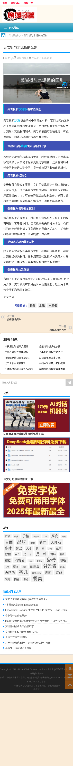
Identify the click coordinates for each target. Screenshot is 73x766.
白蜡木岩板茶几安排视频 (52, 363)
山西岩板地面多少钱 (49, 357)
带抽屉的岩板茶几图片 (16, 346)
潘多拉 (39, 560)
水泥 (17, 120)
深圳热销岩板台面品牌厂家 (19, 626)
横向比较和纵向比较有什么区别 (22, 631)
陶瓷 (16, 579)
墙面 (43, 542)
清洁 (31, 560)
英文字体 (8, 297)
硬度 (15, 566)
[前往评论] (69, 676)
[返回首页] (69, 668)
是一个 (27, 554)
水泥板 (23, 109)
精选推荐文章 (61, 669)
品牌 (21, 541)
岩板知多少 (15, 35)
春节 (17, 554)
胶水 (62, 566)
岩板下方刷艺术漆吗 (16, 637)
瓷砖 (51, 559)
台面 (9, 542)
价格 (25, 535)
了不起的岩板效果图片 (51, 352)
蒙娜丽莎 (36, 572)
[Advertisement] (36, 729)
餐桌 (37, 578)
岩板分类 (28, 2)
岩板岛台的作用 (58, 329)
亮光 (16, 536)
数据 (8, 554)
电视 (63, 560)
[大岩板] (36, 14)
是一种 (41, 553)
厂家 (45, 536)
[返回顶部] (69, 685)
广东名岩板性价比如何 (16, 352)
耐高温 (34, 566)
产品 (7, 536)
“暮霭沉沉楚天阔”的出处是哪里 (21, 604)
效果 (58, 548)
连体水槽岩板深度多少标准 (19, 368)
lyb (12, 58)
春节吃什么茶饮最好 (16, 615)
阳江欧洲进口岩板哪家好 (18, 357)
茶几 (23, 572)
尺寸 (29, 548)
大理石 (56, 542)
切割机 (36, 536)
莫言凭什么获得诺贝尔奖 (18, 648)
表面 (48, 572)
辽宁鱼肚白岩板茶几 (15, 363)
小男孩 (36, 689)
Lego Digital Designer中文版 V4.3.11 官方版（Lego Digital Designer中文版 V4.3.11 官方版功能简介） (37, 610)
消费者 (20, 560)
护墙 (50, 548)
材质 (62, 554)
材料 (53, 554)
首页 (5, 2)
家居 (19, 548)
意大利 (40, 548)
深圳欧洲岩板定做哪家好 (52, 368)
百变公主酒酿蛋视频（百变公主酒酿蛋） (26, 599)
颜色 (26, 579)
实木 (8, 547)
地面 (33, 542)
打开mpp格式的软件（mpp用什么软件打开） (29, 642)
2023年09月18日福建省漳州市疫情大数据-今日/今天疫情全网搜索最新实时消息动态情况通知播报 (37, 620)
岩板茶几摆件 (14, 319)
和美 (24, 146)
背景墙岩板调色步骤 (49, 346)
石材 (7, 566)
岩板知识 (15, 2)
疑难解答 (39, 673)
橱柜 (8, 560)
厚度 (54, 535)
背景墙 (49, 566)
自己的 (10, 572)
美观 (24, 566)
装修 (59, 572)
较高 (7, 579)
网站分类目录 (47, 669)
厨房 (64, 536)
